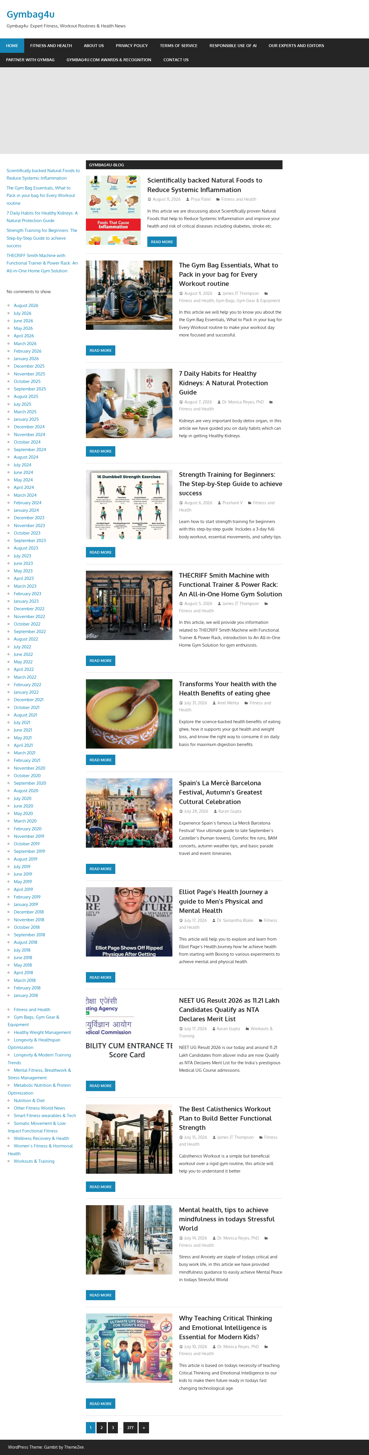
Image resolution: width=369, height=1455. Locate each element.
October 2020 (27, 775)
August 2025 (26, 396)
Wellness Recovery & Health (41, 1138)
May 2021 (23, 737)
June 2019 (23, 874)
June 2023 (23, 563)
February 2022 (27, 684)
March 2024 (25, 495)
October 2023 (27, 533)
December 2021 (29, 699)
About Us (94, 45)
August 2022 (26, 639)
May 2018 (23, 965)
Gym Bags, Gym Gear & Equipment (248, 300)
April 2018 (23, 972)
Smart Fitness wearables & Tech (45, 1115)
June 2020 (23, 806)
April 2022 (24, 669)
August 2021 (25, 715)
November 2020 (29, 768)
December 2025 (29, 366)
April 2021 (23, 745)
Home (12, 45)
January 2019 (26, 904)
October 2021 (26, 707)
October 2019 (27, 843)
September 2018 (29, 934)
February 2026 (28, 351)
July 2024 (22, 465)
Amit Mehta (228, 702)
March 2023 (25, 586)
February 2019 (27, 897)
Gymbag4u (30, 14)
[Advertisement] (184, 110)
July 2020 (22, 798)
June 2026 (23, 320)
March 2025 (25, 411)
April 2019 (23, 889)
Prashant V (232, 502)
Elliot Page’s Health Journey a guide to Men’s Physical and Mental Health (223, 900)
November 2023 (29, 525)
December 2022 (29, 608)
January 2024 (26, 510)
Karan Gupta (230, 811)
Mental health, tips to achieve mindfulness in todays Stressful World (227, 1218)
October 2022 (27, 624)
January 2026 (26, 358)
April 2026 (24, 335)
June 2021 (23, 730)
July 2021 (22, 722)
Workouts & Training (34, 1161)
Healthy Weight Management (42, 1032)
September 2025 (30, 389)
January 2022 (26, 692)
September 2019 (29, 851)
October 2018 (27, 927)
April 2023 (24, 578)
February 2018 (27, 988)
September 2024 (30, 449)
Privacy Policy (132, 45)
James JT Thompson (241, 293)
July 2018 (22, 950)
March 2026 (25, 343)
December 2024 (29, 426)
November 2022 (29, 616)
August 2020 (26, 790)
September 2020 (30, 783)
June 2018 (23, 957)
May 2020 (23, 813)
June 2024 (23, 472)
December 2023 (29, 517)
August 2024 (26, 457)
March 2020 (25, 821)
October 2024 (27, 442)
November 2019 (29, 836)
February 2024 (28, 502)
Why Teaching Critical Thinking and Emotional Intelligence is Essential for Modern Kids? (225, 1327)
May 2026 (23, 328)
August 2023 (26, 548)
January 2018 (26, 995)
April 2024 (24, 487)
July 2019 (22, 866)
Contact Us (176, 59)
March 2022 (25, 677)
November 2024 (29, 434)
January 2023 (26, 601)
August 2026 (26, 305)
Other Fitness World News (39, 1108)
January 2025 (26, 419)
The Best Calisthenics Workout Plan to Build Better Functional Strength (225, 1118)
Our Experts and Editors (296, 45)
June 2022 (23, 654)
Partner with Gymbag (30, 59)
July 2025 (22, 404)
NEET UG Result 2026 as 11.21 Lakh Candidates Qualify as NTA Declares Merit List (229, 1009)
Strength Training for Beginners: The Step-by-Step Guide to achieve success (230, 483)
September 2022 (30, 631)
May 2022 (23, 662)
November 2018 (29, 919)
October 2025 (27, 381)
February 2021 (27, 760)
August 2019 (25, 859)
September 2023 (30, 540)
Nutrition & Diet (29, 1100)
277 (130, 1427)
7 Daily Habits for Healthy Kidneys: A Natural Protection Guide (223, 382)
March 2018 (25, 980)
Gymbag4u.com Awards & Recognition (109, 59)
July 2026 (22, 313)
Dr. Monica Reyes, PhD (243, 401)
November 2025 (29, 374)
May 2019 (23, 881)
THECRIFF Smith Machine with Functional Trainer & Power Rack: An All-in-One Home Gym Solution (230, 584)
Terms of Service (178, 45)
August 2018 (25, 942)
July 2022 (22, 647)
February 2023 (27, 593)
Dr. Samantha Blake (235, 920)
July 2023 (22, 556)
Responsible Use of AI (233, 45)
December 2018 (29, 912)
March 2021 (24, 753)
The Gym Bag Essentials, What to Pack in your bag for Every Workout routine (228, 274)
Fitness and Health (51, 45)
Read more (162, 241)
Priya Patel (201, 199)
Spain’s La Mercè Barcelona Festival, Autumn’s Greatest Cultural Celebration (220, 792)
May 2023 (23, 571)
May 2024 (23, 480)
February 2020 (28, 828)
